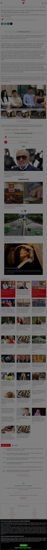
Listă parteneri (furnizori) (5, 542)
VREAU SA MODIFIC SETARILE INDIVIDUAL (23, 547)
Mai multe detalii (7, 525)
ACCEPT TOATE (23, 545)
